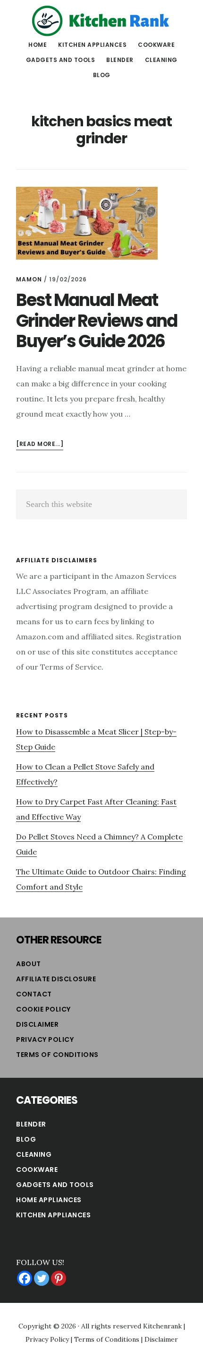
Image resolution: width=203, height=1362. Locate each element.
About (28, 964)
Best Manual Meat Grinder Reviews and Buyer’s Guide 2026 (96, 320)
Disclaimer (37, 1024)
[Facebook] (24, 1278)
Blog (26, 1139)
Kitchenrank (162, 1326)
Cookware (37, 1169)
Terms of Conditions (57, 1054)
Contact (34, 994)
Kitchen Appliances (53, 1215)
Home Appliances (49, 1200)
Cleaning (33, 1154)
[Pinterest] (58, 1278)
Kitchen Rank (101, 20)
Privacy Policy (45, 1039)
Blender (31, 1124)
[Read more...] (39, 444)
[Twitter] (41, 1278)
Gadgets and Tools (55, 1184)
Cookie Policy (43, 1009)
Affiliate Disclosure (56, 979)
